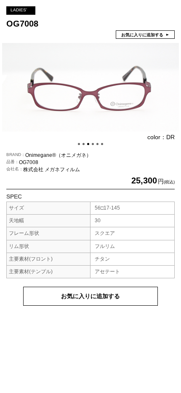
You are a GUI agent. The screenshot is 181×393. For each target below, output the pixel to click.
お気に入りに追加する (90, 296)
